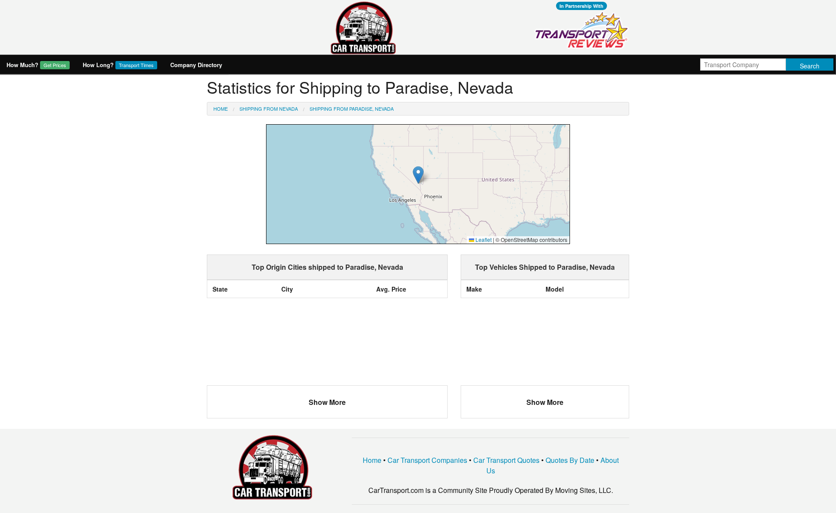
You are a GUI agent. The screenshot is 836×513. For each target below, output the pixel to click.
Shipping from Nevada (268, 108)
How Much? (36, 65)
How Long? (118, 65)
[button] (418, 175)
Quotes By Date (570, 460)
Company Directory (196, 65)
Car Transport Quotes (506, 460)
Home (220, 108)
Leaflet (483, 239)
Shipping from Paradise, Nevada (352, 108)
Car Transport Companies (427, 460)
